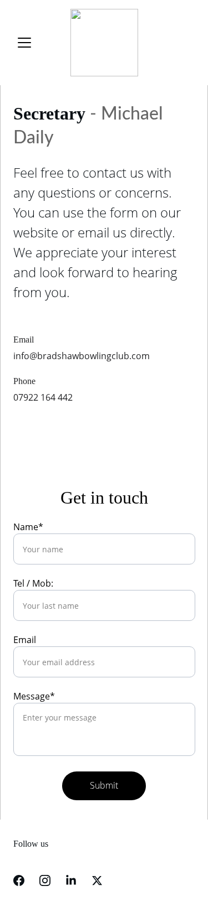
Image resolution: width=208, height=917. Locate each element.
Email (24, 640)
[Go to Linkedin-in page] (71, 880)
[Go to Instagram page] (44, 880)
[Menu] (24, 43)
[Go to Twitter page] (97, 880)
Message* (34, 696)
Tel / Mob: (33, 583)
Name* (28, 527)
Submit (104, 785)
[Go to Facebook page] (18, 880)
